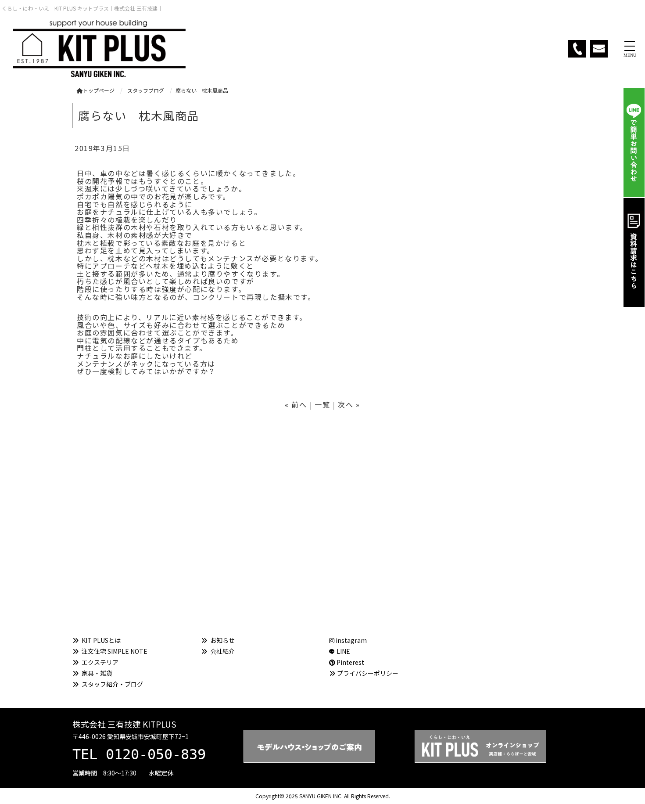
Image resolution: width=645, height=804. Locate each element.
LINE (343, 651)
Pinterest (349, 662)
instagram (350, 640)
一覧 (322, 404)
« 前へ (296, 404)
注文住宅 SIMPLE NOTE (114, 651)
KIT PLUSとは (101, 640)
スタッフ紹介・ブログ (112, 684)
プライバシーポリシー (367, 673)
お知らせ (222, 640)
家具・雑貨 (97, 673)
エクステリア (100, 662)
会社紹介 (222, 651)
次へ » (349, 404)
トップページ (99, 90)
